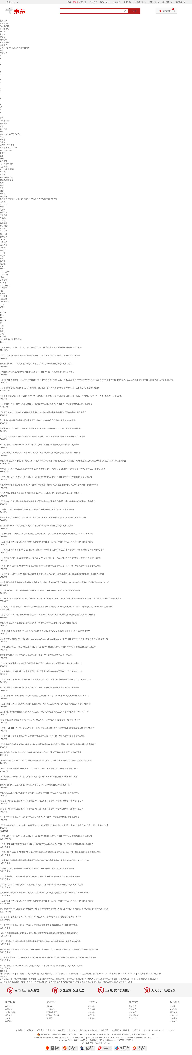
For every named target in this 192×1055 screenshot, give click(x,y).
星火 (2, 137)
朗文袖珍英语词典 (7, 974)
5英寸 (2, 277)
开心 (2, 131)
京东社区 (115, 1030)
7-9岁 (2, 334)
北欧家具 (105, 982)
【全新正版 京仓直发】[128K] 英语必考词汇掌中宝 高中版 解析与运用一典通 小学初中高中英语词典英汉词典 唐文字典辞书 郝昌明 (52, 574)
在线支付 (91, 1009)
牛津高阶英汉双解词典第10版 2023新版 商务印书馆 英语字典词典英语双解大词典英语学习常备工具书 (40, 752)
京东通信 (173, 1018)
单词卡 (2, 229)
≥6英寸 (3, 293)
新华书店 (3, 129)
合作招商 (51, 1030)
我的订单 (93, 2)
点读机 (2, 210)
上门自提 (50, 1006)
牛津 (2, 188)
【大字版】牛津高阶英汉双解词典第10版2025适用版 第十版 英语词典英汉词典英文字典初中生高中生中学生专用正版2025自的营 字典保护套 (56, 607)
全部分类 (3, 21)
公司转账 (91, 1018)
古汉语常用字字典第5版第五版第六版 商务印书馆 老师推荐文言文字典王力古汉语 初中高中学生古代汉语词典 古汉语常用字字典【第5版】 (55, 582)
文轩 (2, 118)
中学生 (2, 248)
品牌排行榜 (4, 26)
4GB (2, 310)
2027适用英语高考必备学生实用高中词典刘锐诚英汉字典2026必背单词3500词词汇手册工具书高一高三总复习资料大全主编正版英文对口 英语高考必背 (60, 598)
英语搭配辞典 (46, 974)
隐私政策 (136, 1030)
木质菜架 (64, 982)
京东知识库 (4, 23)
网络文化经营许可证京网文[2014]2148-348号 (106, 1037)
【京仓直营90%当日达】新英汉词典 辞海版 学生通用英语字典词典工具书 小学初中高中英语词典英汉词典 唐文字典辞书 (48, 615)
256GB (3, 312)
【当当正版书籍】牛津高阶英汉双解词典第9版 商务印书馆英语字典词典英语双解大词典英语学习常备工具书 (43, 412)
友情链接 (94, 1030)
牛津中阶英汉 (59, 974)
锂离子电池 (4, 302)
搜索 (134, 11)
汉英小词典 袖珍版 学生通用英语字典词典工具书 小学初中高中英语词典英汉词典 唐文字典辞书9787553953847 (44, 712)
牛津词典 (3, 212)
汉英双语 (3, 245)
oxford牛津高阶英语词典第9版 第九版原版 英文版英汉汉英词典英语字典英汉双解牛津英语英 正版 (39, 769)
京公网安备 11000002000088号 (53, 1034)
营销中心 (72, 1030)
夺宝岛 (173, 1006)
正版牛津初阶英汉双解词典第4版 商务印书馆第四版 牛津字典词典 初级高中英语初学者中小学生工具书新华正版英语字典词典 (50, 388)
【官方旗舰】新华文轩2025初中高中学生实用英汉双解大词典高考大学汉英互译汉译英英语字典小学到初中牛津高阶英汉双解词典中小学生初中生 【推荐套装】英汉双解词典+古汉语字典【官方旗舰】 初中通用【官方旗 (87, 380)
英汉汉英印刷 (33, 974)
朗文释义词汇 (156, 974)
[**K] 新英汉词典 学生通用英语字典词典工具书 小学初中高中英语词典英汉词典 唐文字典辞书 (37, 372)
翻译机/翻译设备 (6, 180)
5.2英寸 (3, 283)
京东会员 (116, 2)
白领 (2, 266)
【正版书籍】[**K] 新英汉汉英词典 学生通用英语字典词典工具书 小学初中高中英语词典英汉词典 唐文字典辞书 (44, 696)
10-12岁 (3, 337)
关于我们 (19, 1030)
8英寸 (2, 269)
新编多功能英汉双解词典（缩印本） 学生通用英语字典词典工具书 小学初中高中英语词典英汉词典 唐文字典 (43, 517)
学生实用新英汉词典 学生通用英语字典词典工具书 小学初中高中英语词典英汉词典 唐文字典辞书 (38, 623)
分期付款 (91, 1012)
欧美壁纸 (72, 982)
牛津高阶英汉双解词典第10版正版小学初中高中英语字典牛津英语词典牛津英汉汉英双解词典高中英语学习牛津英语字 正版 (49, 485)
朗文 (2, 191)
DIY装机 (173, 1009)
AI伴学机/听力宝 (6, 177)
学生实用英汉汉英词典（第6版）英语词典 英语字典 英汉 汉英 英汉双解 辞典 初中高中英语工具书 (39, 777)
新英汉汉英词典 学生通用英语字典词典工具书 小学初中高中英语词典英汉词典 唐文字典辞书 (36, 364)
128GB (3, 320)
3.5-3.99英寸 (5, 285)
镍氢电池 (3, 299)
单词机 (2, 175)
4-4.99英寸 (4, 275)
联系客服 (8, 1021)
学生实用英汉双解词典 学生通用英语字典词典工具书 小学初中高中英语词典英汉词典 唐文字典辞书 (39, 688)
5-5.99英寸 (4, 272)
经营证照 (129, 1040)
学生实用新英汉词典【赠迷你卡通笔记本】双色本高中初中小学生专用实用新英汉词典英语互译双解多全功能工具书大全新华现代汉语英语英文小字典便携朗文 (63, 461)
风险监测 (125, 1030)
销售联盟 (104, 1030)
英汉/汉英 (4, 204)
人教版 (2, 202)
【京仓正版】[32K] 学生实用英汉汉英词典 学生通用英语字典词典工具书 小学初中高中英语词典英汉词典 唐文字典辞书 (47, 728)
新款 (84, 982)
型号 (111, 982)
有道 (2, 126)
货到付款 (91, 1006)
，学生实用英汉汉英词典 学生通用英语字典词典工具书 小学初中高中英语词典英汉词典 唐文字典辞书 (40, 453)
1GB (2, 315)
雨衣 (30, 982)
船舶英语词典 (143, 974)
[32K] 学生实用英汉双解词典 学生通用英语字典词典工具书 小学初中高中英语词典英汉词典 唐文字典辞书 (41, 801)
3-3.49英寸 (4, 280)
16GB (2, 318)
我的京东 (103, 2)
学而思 (2, 140)
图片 (58, 982)
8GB (2, 304)
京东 (25, 11)
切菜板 (94, 982)
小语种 (2, 239)
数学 (2, 329)
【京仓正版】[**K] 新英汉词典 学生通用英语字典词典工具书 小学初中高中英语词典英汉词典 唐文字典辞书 (42, 736)
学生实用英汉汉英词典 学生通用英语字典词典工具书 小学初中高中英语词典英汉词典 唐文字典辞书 (39, 445)
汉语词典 (3, 215)
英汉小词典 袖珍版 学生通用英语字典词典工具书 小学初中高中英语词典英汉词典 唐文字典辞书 (38, 420)
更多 (2, 156)
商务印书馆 (4, 121)
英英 (2, 207)
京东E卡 (173, 1015)
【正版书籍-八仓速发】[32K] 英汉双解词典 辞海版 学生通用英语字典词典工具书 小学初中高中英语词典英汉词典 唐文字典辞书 (50, 558)
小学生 (2, 253)
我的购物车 (167, 11)
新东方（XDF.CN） (8, 145)
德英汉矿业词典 (129, 974)
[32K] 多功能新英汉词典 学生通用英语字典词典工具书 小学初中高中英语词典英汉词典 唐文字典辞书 (40, 590)
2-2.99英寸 (4, 288)
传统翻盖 (3, 231)
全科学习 (3, 242)
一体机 (2, 32)
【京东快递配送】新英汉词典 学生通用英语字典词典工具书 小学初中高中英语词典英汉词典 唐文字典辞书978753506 (47, 534)
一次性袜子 (23, 982)
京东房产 (122, 982)
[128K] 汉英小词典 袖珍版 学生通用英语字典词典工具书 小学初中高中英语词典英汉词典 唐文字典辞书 (40, 493)
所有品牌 (3, 53)
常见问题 (8, 1015)
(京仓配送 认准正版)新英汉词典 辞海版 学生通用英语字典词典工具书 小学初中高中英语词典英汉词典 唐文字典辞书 (46, 760)
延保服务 (173, 1012)
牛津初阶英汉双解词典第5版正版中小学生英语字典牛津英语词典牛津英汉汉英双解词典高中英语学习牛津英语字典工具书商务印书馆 (52, 469)
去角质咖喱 (10, 982)
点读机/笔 (4, 167)
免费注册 (82, 2)
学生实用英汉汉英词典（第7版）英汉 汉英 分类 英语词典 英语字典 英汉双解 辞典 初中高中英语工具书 (41, 347)
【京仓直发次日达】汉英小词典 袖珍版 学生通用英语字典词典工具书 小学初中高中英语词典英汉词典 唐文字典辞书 (46, 404)
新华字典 (3, 237)
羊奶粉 (78, 982)
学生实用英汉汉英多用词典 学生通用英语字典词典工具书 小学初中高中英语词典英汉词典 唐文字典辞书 (41, 671)
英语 (2, 331)
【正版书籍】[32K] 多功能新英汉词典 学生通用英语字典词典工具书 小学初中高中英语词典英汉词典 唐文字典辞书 (45, 704)
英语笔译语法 (98, 974)
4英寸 (2, 291)
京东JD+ (173, 1021)
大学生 (2, 264)
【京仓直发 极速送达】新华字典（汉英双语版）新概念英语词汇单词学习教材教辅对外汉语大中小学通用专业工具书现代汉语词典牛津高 (54, 825)
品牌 (42, 982)
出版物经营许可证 (78, 1037)
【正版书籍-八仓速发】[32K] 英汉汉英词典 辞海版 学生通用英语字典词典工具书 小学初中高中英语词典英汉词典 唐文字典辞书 (50, 566)
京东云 (107, 1043)
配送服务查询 (51, 1012)
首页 (2, 48)
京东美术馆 (4, 42)
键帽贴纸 (3, 40)
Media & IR (171, 1030)
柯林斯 (2, 194)
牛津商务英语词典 (113, 974)
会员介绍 (8, 1009)
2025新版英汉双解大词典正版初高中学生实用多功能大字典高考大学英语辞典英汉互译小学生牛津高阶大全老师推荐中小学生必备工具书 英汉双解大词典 (61, 396)
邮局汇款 (91, 1015)
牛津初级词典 (72, 974)
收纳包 (2, 34)
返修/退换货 (133, 1015)
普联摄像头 (4, 29)
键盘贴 (2, 37)
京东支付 (98, 1043)
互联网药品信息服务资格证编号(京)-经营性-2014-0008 (108, 1034)
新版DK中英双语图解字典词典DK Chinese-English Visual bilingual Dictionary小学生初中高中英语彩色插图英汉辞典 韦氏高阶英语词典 (54, 639)
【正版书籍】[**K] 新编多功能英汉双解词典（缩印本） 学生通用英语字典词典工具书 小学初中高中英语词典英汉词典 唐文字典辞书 (52, 550)
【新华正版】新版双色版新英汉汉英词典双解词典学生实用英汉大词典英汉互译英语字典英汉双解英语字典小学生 (45, 631)
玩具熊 (2, 982)
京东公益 (147, 1030)
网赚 (54, 982)
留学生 (2, 256)
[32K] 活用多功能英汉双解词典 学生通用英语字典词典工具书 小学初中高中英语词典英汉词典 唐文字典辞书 (42, 436)
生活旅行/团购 (10, 1012)
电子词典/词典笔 (6, 164)
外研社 (2, 153)
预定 (99, 982)
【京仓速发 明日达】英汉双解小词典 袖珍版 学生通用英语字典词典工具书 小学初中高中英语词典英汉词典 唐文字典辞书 (48, 744)
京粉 (46, 982)
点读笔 (2, 221)
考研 (2, 258)
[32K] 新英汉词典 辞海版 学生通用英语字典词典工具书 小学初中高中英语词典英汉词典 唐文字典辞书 (40, 356)
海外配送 (50, 1018)
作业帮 (2, 142)
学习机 (2, 172)
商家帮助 (62, 1030)
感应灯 (116, 982)
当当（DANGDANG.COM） (11, 134)
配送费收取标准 (52, 1015)
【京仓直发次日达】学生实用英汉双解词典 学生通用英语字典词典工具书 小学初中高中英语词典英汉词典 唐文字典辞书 (47, 501)
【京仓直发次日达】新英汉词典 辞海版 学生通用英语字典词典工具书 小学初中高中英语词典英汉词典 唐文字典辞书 (46, 477)
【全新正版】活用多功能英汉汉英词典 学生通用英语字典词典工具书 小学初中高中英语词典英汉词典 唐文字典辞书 (45, 679)
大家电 (8, 1018)
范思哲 (129, 982)
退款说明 (132, 1012)
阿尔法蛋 (3, 123)
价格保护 (132, 1009)
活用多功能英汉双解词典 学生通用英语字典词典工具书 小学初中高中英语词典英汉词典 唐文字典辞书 (40, 428)
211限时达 (50, 1009)
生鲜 (17, 982)
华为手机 (36, 982)
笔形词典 (3, 234)
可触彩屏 (3, 218)
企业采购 (127, 2)
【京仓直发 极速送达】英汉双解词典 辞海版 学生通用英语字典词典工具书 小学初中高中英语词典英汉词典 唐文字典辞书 (48, 647)
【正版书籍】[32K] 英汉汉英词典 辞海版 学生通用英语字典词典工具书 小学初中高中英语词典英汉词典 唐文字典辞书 (46, 542)
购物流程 (8, 1006)
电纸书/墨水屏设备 (7, 169)
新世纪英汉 (21, 974)
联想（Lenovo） (6, 150)
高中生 (2, 261)
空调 (50, 982)
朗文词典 (3, 223)
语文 (2, 326)
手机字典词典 (85, 974)
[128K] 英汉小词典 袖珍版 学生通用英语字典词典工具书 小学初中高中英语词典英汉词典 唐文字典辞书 (40, 663)
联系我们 (30, 1030)
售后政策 (132, 1006)
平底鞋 (88, 982)
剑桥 (2, 185)
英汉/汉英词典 (11, 48)
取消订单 (132, 1018)
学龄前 (2, 250)
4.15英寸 (3, 296)
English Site (159, 1030)
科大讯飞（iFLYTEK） (9, 148)
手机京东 (140, 2)
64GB (2, 307)
